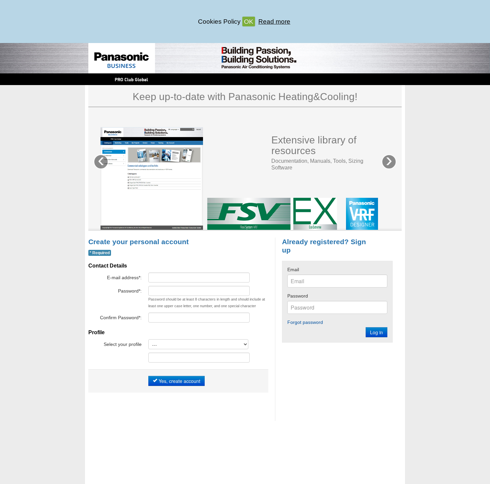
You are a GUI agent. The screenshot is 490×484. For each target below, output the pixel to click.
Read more (274, 21)
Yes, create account (178, 381)
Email (293, 269)
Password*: (130, 291)
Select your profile (123, 344)
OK (248, 21)
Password (297, 296)
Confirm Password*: (121, 317)
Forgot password (305, 322)
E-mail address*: (124, 277)
